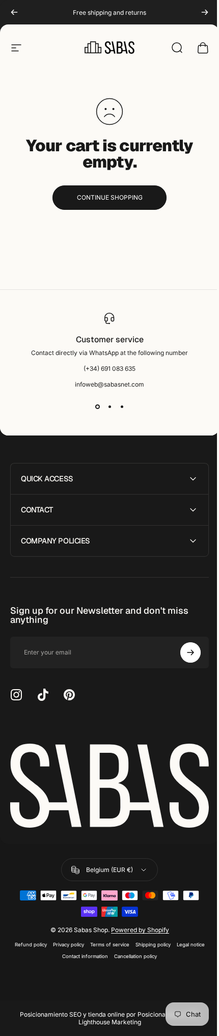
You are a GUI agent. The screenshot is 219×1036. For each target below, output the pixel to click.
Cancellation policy (132, 953)
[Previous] (14, 12)
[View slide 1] (97, 406)
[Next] (205, 12)
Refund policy (27, 941)
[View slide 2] (109, 406)
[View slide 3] (122, 406)
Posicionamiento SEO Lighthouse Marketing (135, 1015)
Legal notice (187, 941)
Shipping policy (149, 941)
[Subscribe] (183, 652)
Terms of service (105, 941)
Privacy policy (64, 941)
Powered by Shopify (136, 927)
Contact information (81, 953)
